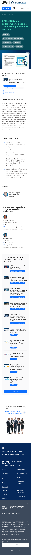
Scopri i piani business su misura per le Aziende (13, 412)
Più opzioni (15, 551)
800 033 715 (8, 224)
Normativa (17, 42)
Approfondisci (9, 92)
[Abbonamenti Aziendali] (24, 412)
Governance (7, 42)
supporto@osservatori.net (12, 245)
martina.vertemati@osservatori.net (15, 227)
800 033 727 (9, 243)
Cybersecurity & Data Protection (13, 38)
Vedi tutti (15, 391)
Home (4, 14)
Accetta (15, 545)
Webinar (10, 14)
